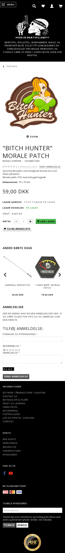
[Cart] (60, 6)
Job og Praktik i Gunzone (18, 417)
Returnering (10, 410)
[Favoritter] (43, 6)
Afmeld (22, 525)
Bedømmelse (11, 345)
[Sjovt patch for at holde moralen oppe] (32, 101)
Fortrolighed (11, 414)
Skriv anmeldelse (49, 166)
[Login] (51, 6)
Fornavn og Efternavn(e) (19, 334)
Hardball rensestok (17, 285)
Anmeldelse (10, 352)
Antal (7, 221)
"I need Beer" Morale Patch (47, 286)
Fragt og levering (14, 403)
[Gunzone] (32, 24)
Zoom (34, 136)
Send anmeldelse (16, 376)
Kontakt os (10, 396)
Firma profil (10, 407)
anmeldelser (26, 166)
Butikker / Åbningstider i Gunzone (24, 392)
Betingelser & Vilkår (15, 399)
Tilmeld (9, 525)
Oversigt (8, 421)
